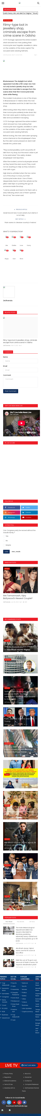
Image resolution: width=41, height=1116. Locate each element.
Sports (14, 983)
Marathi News (37, 989)
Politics (24, 993)
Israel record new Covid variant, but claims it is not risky (20, 214)
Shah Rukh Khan (15, 1005)
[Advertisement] (20, 67)
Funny (29, 245)
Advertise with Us (9, 1088)
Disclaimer (28, 1077)
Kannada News (37, 1000)
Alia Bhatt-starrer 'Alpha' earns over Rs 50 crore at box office (25, 950)
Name (5, 357)
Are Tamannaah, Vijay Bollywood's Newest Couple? (17, 597)
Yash (13, 1020)
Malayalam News (37, 1016)
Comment (7, 375)
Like (6, 245)
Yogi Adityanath (5, 984)
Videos (24, 1002)
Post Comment (10, 391)
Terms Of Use (8, 1084)
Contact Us (29, 1081)
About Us (28, 1073)
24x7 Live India (30, 1065)
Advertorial (6, 1018)
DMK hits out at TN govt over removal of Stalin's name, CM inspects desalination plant (27, 962)
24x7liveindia (7, 301)
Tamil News (37, 1005)
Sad (14, 259)
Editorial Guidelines (10, 1081)
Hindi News (37, 984)
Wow (21, 259)
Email (5, 366)
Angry (7, 259)
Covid (4, 1005)
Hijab (14, 986)
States (24, 996)
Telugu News (37, 1010)
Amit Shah (15, 998)
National (25, 983)
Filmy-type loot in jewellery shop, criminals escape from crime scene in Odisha (20, 341)
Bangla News (37, 1024)
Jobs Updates (27, 1008)
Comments (8, 352)
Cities (24, 999)
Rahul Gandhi (4, 1001)
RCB (3, 1012)
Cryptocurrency (27, 1012)
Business (5, 1015)
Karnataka (5, 994)
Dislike (14, 245)
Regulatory (8, 1077)
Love (21, 245)
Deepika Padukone (15, 994)
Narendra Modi (5, 989)
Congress (5, 997)
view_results (16, 552)
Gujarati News (37, 995)
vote (6, 552)
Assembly (15, 989)
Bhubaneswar (8, 20)
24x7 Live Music (37, 1030)
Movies (24, 989)
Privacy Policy (8, 1073)
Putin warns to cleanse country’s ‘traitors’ (20, 222)
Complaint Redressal (32, 1084)
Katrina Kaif (14, 1010)
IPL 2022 (4, 1008)
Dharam (37, 1020)
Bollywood (15, 1001)
